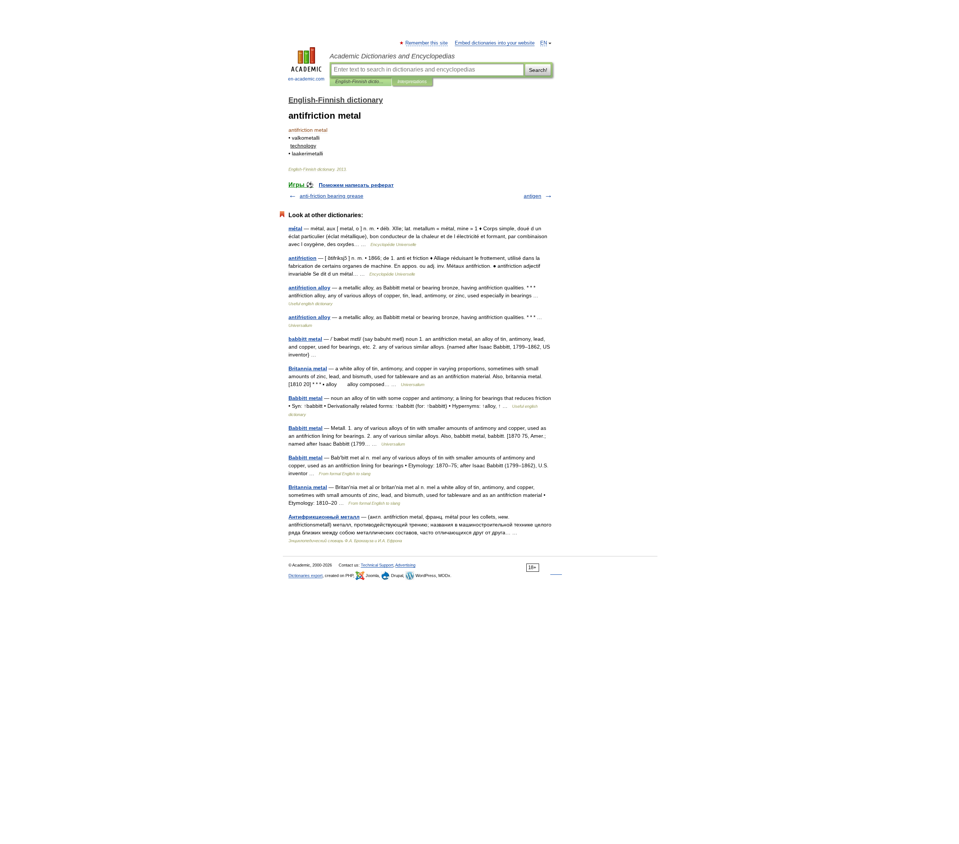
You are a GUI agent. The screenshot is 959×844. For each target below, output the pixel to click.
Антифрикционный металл (324, 517)
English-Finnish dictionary (360, 81)
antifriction (302, 258)
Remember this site (427, 43)
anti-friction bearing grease (331, 196)
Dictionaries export (305, 575)
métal (295, 228)
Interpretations (412, 81)
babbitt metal (305, 339)
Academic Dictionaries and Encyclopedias (392, 56)
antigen (532, 196)
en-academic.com (306, 79)
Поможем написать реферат (356, 185)
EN (543, 43)
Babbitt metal (305, 398)
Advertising (405, 565)
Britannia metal (307, 368)
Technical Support (377, 565)
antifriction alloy (309, 288)
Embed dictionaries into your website (495, 43)
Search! (538, 70)
